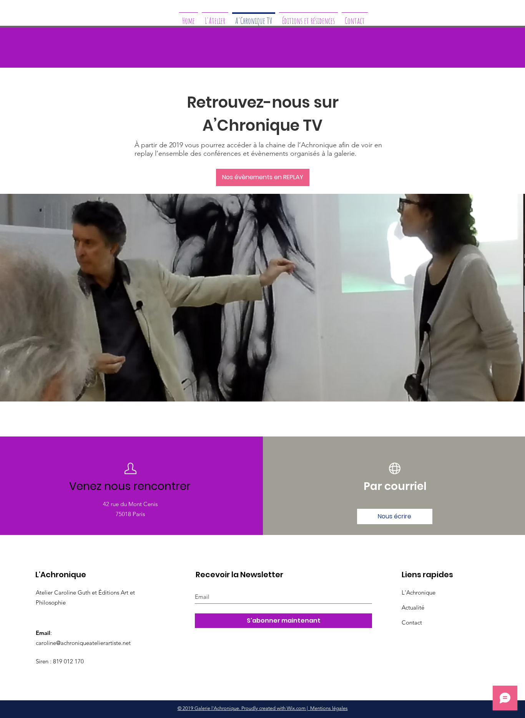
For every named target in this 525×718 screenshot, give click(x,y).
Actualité (413, 607)
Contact (412, 622)
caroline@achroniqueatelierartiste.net (83, 642)
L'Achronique (418, 592)
